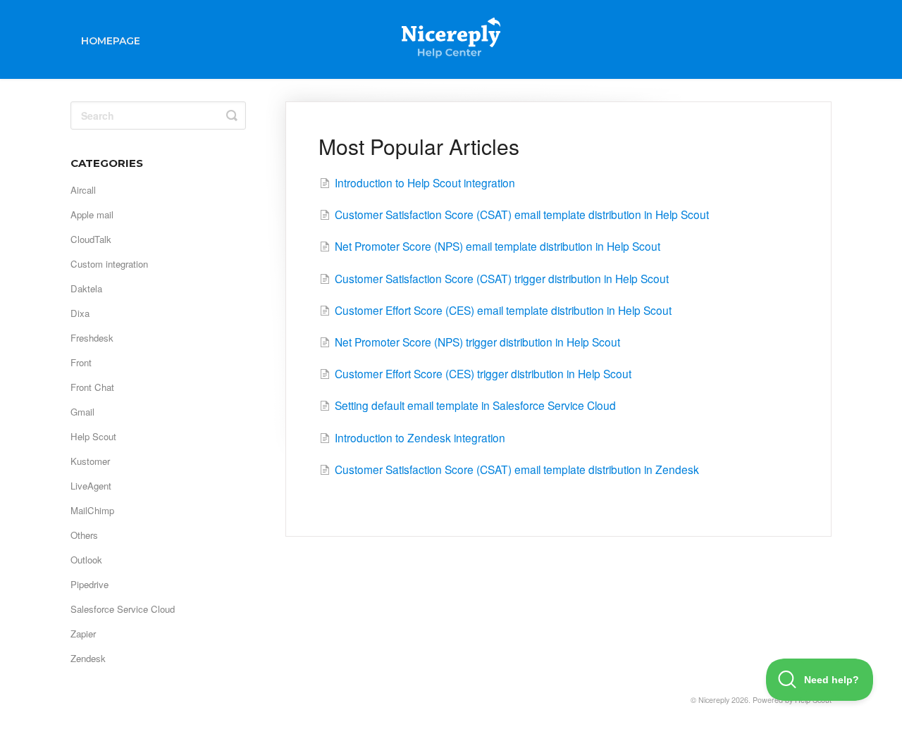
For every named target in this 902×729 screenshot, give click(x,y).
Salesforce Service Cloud (122, 609)
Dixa (79, 313)
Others (84, 535)
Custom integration (109, 263)
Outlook (86, 559)
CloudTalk (90, 239)
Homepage (110, 41)
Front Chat (92, 387)
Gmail (82, 411)
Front (81, 362)
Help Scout (93, 436)
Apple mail (91, 214)
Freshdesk (91, 337)
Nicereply (713, 699)
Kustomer (90, 461)
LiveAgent (90, 485)
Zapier (83, 633)
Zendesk (88, 658)
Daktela (86, 288)
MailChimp (92, 510)
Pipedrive (89, 584)
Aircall (83, 190)
